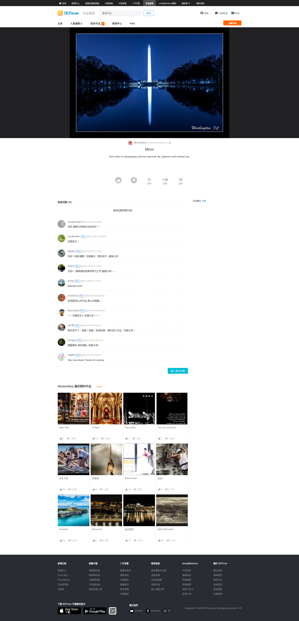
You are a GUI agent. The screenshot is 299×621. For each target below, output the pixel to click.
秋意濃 (95, 478)
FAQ (132, 23)
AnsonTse (73, 295)
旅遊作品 (155, 584)
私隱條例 (218, 593)
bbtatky (71, 251)
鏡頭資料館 (94, 575)
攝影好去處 (158, 570)
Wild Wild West (165, 529)
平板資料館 (94, 584)
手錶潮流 (124, 593)
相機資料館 (94, 570)
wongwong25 (74, 221)
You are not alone (167, 427)
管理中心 (117, 23)
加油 (160, 478)
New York (64, 427)
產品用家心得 (95, 589)
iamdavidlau (74, 236)
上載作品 (232, 22)
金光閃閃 (129, 529)
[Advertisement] (149, 168)
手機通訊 (124, 579)
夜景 (204, 200)
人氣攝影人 (76, 23)
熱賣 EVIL (187, 593)
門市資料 (186, 570)
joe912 (71, 265)
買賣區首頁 (125, 570)
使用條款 (218, 589)
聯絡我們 (218, 575)
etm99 (71, 325)
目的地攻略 (156, 579)
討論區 (61, 589)
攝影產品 (124, 575)
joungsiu (72, 340)
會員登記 (218, 584)
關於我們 (218, 570)
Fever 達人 (63, 575)
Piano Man (130, 427)
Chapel (96, 427)
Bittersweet (131, 478)
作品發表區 (63, 584)
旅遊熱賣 (155, 575)
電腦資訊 (124, 584)
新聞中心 (62, 570)
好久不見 (63, 478)
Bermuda (97, 529)
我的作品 (97, 23)
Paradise (63, 529)
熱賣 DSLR (187, 589)
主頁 (60, 23)
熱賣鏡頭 (186, 584)
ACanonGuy (140, 142)
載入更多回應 (178, 370)
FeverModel (64, 579)
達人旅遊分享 (157, 589)
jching (71, 280)
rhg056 (71, 354)
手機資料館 (94, 579)
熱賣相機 (186, 579)
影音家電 (124, 589)
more (99, 386)
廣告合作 (218, 579)
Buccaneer (73, 310)
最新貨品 (186, 575)
